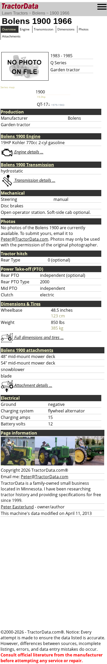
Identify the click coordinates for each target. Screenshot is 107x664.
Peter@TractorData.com (24, 239)
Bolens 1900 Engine (20, 136)
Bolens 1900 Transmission (27, 165)
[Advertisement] (53, 573)
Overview (9, 29)
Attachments (11, 36)
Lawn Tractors (15, 13)
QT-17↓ (50, 104)
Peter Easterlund (17, 507)
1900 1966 (59, 13)
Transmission (43, 29)
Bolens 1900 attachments (27, 350)
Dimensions (66, 29)
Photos (84, 29)
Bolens (38, 13)
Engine (25, 29)
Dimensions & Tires (21, 304)
